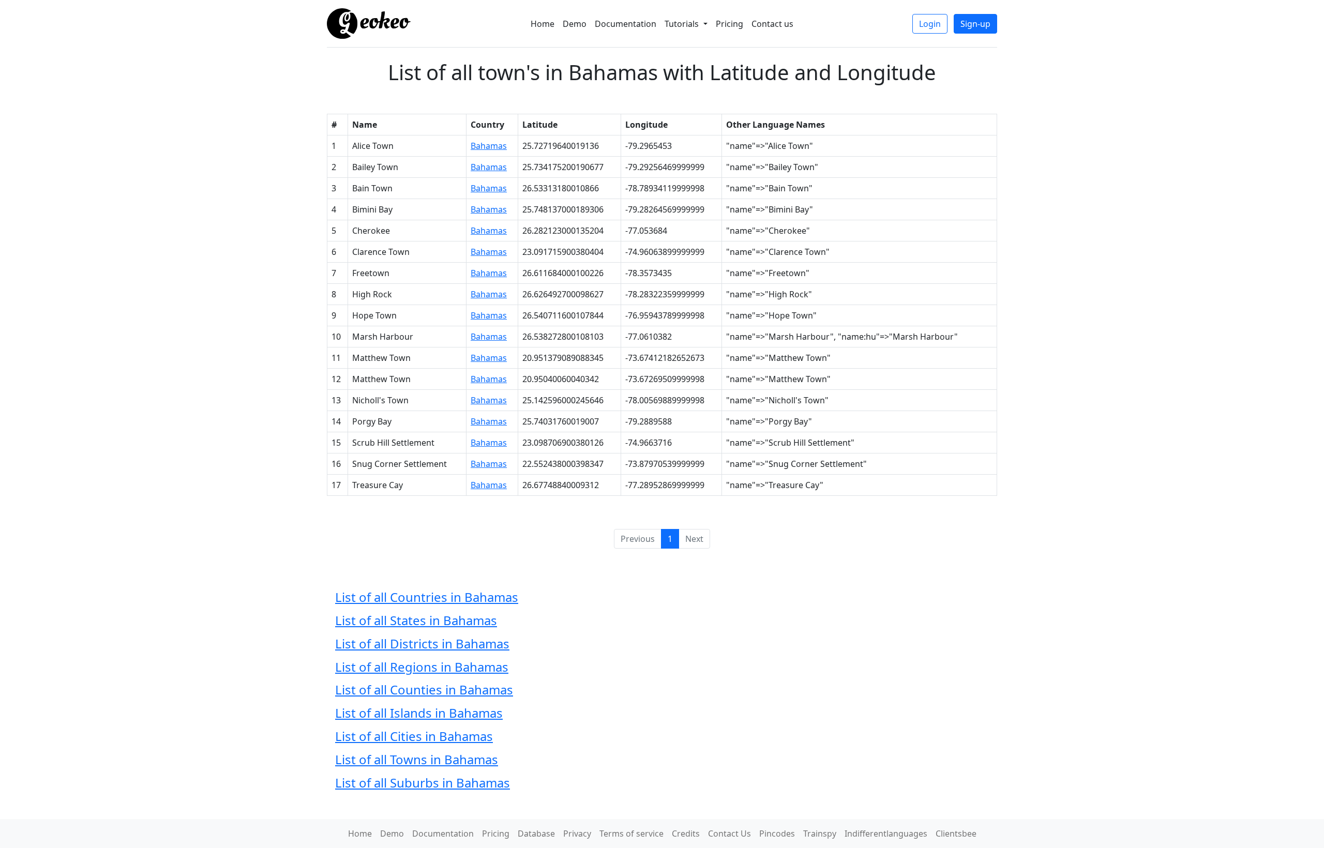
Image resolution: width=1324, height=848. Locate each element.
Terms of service (631, 833)
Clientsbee (956, 833)
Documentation (625, 23)
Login (930, 23)
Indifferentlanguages (886, 833)
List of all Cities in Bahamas (414, 736)
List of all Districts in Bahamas (422, 643)
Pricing (729, 23)
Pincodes (777, 833)
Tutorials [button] (683, 23)
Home (542, 23)
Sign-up (975, 23)
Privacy (577, 833)
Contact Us (729, 833)
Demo (574, 23)
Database (536, 833)
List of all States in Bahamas (416, 620)
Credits (686, 833)
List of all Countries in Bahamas (426, 596)
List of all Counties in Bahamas (424, 689)
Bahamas (489, 146)
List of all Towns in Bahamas (416, 759)
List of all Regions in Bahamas (421, 666)
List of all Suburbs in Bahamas (422, 782)
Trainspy (819, 833)
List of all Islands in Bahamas (419, 712)
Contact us (772, 23)
